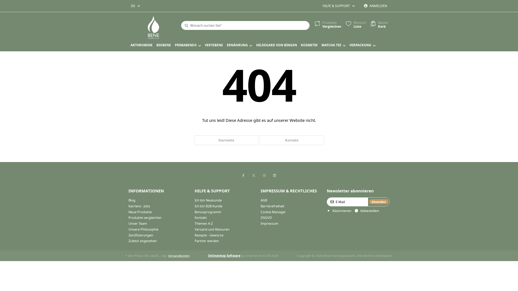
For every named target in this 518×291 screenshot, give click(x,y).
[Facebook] (243, 175)
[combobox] (135, 6)
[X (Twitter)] (253, 175)
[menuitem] (141, 45)
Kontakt (291, 140)
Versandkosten (179, 256)
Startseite (226, 140)
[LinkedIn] (274, 175)
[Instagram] (264, 175)
